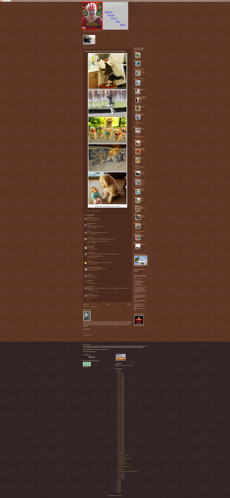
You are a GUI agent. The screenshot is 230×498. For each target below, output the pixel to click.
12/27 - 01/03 (120, 373)
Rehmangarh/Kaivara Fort (143, 244)
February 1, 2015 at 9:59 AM (92, 242)
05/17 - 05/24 (120, 426)
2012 (118, 484)
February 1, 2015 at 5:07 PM (92, 283)
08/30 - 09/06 (120, 402)
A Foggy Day (143, 80)
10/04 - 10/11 (120, 393)
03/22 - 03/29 (120, 440)
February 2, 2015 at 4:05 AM (92, 290)
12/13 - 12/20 (120, 377)
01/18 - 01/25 (120, 475)
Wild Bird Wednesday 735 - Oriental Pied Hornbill (143, 72)
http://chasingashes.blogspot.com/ (89, 351)
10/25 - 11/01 (120, 388)
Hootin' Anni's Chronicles (140, 231)
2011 (118, 485)
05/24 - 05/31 (120, 425)
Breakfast (142, 61)
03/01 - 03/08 (120, 445)
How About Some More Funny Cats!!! (124, 458)
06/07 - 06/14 (120, 421)
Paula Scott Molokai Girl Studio (93, 267)
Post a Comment (89, 299)
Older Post (129, 304)
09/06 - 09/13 (120, 400)
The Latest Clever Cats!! (122, 463)
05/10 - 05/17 (120, 428)
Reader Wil (89, 286)
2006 (118, 492)
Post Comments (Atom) (92, 306)
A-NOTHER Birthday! (142, 190)
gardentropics (138, 170)
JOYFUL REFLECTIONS (139, 148)
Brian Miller (89, 237)
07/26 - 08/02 (120, 410)
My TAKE (137, 205)
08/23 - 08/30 (120, 403)
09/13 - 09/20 (120, 398)
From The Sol (138, 139)
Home (107, 304)
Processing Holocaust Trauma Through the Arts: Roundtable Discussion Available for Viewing (140, 183)
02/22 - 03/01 (120, 446)
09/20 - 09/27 (120, 397)
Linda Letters (137, 105)
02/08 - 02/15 (120, 450)
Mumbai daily (137, 60)
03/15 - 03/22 (120, 441)
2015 (118, 372)
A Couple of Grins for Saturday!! (123, 454)
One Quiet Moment (121, 453)
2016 (118, 370)
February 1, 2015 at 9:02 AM (92, 227)
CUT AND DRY (138, 127)
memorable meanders (139, 188)
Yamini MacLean (90, 223)
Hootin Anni (89, 252)
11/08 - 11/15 (120, 385)
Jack (88, 273)
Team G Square (138, 243)
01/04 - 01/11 (120, 478)
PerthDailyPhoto (138, 234)
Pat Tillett (89, 294)
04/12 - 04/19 (120, 435)
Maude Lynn (89, 246)
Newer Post (86, 304)
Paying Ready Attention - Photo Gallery (140, 70)
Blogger (120, 495)
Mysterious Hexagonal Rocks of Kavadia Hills (143, 173)
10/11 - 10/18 (120, 392)
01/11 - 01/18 (120, 476)
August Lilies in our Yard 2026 (143, 150)
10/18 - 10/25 (120, 390)
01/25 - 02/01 (120, 473)
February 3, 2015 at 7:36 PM (92, 297)
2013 (118, 482)
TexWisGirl (89, 217)
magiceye (89, 280)
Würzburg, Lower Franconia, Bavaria (142, 199)
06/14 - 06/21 (120, 420)
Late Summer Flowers (143, 107)
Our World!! (120, 468)
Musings (137, 88)
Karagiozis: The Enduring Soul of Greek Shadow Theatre (140, 167)
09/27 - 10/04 (120, 395)
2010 (118, 487)
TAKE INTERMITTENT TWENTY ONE (143, 207)
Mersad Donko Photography (140, 96)
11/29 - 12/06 (120, 380)
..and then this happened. (143, 236)
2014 (118, 480)
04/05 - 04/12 (120, 436)
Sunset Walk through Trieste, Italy (143, 98)
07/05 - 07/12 (120, 415)
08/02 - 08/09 (120, 408)
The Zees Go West (138, 197)
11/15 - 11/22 (120, 383)
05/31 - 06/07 (120, 423)
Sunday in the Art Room (143, 141)
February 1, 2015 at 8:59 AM (92, 220)
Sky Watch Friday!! (121, 459)
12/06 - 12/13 (120, 378)
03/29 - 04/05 (120, 438)
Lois (88, 231)
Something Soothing (142, 129)
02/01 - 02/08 (120, 451)
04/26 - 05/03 (120, 431)
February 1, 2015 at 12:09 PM (92, 257)
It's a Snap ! (137, 214)
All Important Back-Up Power (143, 90)
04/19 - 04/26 (120, 433)
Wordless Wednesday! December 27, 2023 (143, 217)
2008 (118, 490)
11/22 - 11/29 (120, 382)
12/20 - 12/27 (120, 375)
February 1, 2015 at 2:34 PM (92, 276)
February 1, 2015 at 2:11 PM (92, 270)
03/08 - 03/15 (120, 443)
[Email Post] (98, 211)
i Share (136, 165)
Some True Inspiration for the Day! (124, 466)
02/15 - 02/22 (120, 448)
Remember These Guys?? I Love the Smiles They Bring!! (128, 471)
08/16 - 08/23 (120, 405)
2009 (118, 489)
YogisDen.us (137, 122)
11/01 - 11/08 (120, 387)
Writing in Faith (138, 179)
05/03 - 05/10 (120, 430)
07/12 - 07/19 (120, 413)
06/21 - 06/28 (120, 418)
